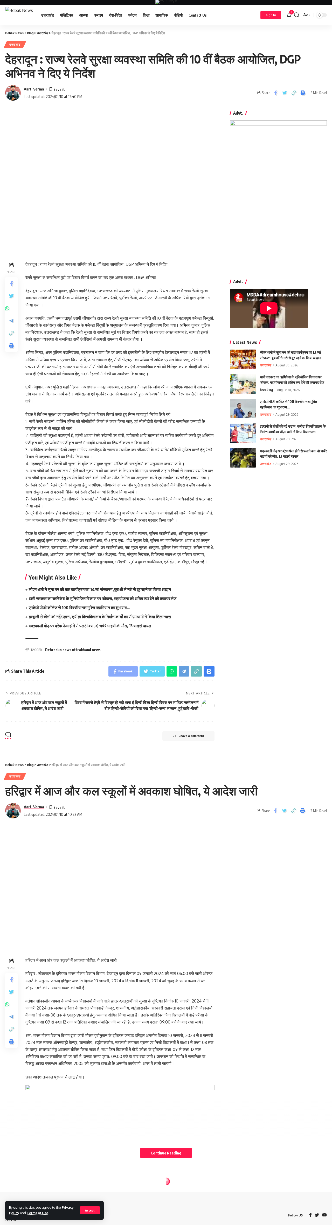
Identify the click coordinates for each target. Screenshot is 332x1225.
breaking (266, 390)
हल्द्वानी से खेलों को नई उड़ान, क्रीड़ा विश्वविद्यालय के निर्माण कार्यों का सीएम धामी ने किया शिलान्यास (100, 616)
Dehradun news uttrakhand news (73, 650)
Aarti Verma (34, 89)
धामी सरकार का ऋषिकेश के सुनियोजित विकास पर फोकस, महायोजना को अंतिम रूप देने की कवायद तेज (102, 598)
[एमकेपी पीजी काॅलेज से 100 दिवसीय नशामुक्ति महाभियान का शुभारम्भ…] (243, 408)
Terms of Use (37, 1213)
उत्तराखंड (14, 44)
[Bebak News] (19, 15)
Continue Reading (166, 1153)
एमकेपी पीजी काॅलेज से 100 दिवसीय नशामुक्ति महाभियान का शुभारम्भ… (79, 607)
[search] (296, 15)
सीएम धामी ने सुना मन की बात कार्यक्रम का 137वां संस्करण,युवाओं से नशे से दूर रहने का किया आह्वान (100, 589)
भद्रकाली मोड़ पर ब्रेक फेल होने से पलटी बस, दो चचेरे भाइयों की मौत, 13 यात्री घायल (90, 625)
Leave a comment (191, 736)
